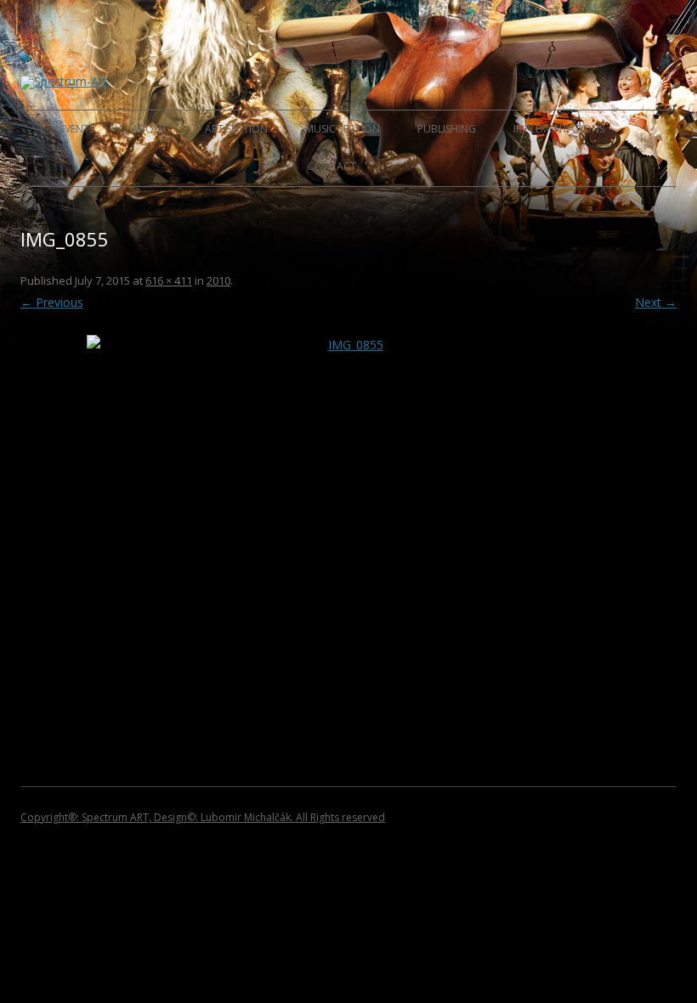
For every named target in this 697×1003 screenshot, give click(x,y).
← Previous (51, 302)
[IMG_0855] (348, 509)
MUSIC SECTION (342, 129)
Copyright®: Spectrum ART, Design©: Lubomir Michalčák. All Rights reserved (202, 817)
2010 (218, 280)
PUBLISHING (446, 129)
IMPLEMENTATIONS (558, 129)
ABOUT (149, 129)
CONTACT (332, 166)
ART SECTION (236, 129)
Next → (656, 302)
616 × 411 (168, 280)
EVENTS (77, 129)
